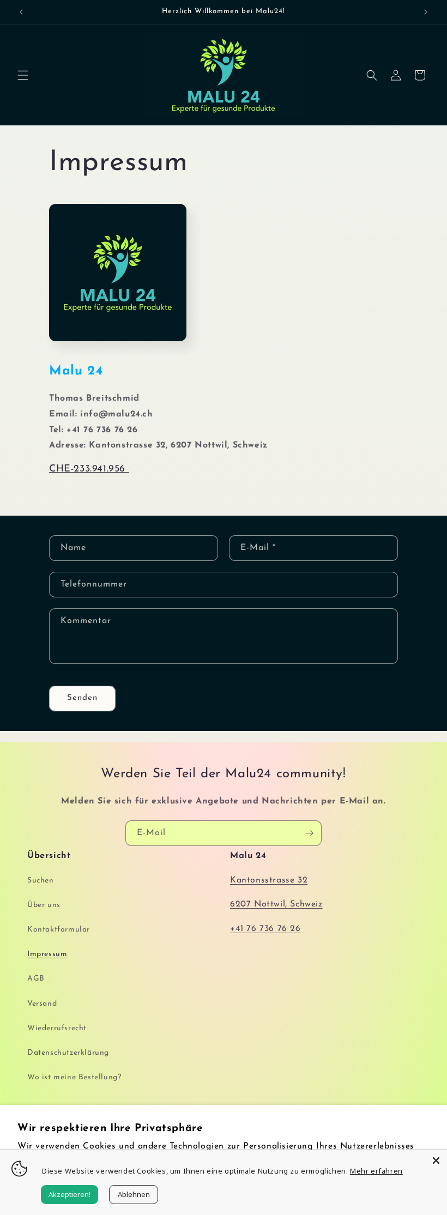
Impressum (47, 954)
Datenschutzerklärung (68, 1053)
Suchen (40, 881)
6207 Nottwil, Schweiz (276, 904)
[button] (23, 75)
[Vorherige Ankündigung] (21, 12)
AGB (36, 979)
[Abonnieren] (309, 833)
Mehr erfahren (376, 1171)
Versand (42, 1004)
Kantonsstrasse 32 (268, 880)
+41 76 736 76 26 (265, 928)
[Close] (436, 1160)
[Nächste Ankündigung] (426, 12)
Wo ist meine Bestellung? (74, 1077)
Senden (82, 698)
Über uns (44, 905)
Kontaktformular (58, 930)
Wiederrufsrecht (57, 1028)
